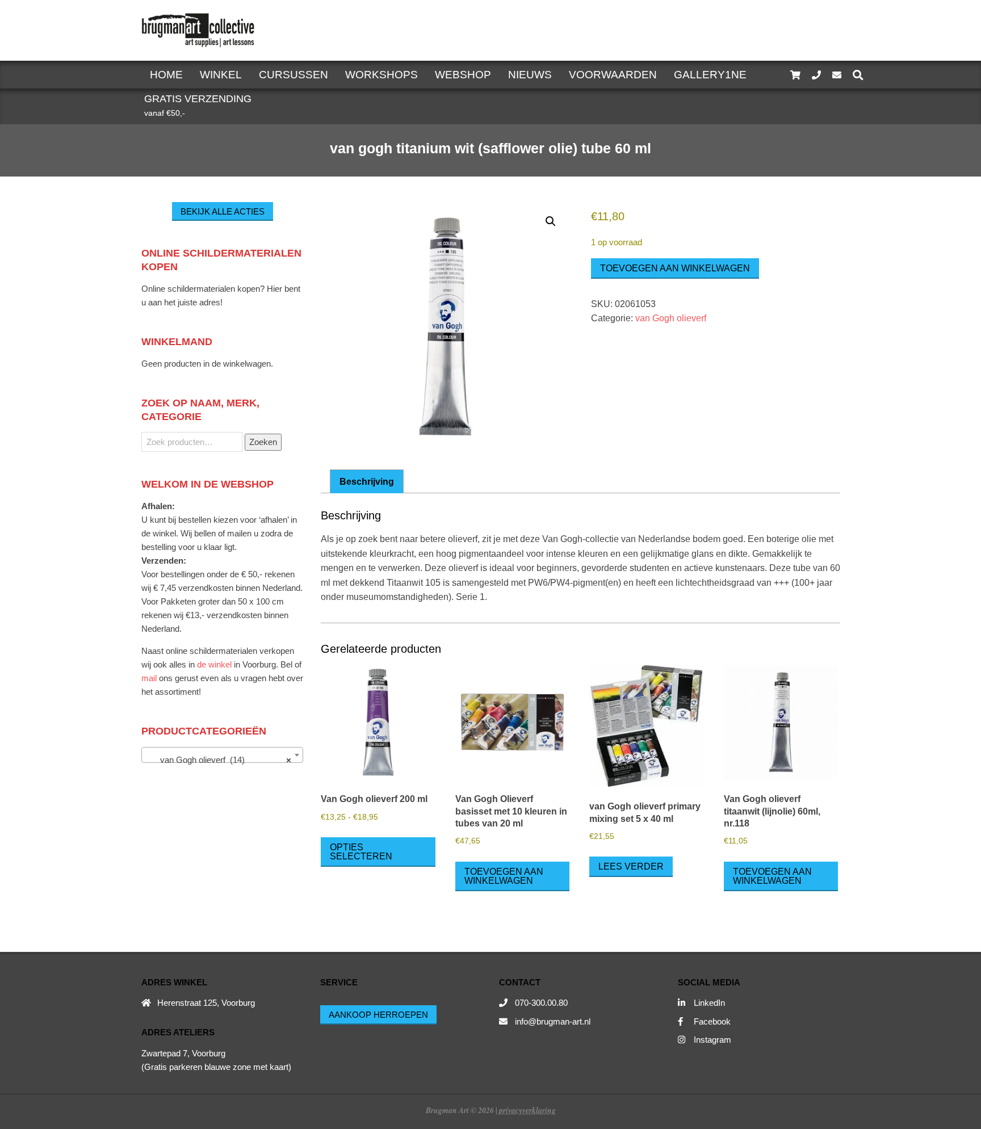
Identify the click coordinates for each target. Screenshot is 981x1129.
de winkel (214, 664)
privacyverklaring (527, 1110)
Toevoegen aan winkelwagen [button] (503, 876)
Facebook (712, 1021)
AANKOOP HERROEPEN (378, 1014)
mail (149, 678)
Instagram (712, 1039)
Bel (286, 664)
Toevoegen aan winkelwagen (675, 268)
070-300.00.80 (541, 1003)
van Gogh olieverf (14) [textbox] (218, 760)
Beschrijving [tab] (366, 481)
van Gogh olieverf (670, 318)
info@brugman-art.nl (552, 1021)
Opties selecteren (361, 851)
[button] (550, 221)
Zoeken (263, 442)
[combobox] (222, 755)
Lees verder (631, 866)
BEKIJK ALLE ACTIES (223, 211)
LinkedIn (709, 1003)
